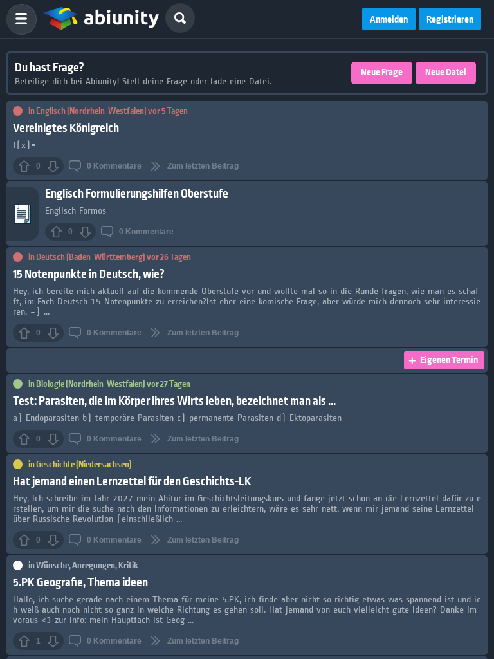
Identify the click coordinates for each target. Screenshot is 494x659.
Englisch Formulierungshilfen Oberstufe (136, 194)
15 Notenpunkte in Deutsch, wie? (89, 274)
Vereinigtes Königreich (66, 128)
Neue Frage (382, 72)
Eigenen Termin (449, 360)
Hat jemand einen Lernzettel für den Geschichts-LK (132, 482)
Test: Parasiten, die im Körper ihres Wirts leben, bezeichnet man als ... (174, 401)
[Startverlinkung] (101, 19)
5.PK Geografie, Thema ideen (80, 583)
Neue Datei (445, 72)
